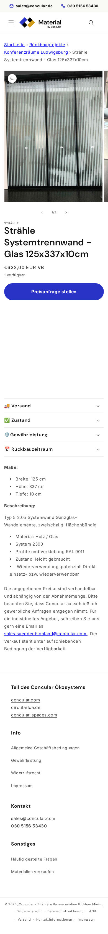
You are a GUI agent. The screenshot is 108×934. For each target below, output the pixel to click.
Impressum (21, 785)
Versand (24, 919)
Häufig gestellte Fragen (34, 859)
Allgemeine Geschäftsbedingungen (45, 747)
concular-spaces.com (34, 715)
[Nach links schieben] (42, 212)
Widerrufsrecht (25, 772)
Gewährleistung (26, 760)
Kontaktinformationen (54, 919)
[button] (11, 23)
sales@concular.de (34, 6)
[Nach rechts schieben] (66, 212)
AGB (92, 911)
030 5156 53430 (82, 6)
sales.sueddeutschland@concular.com (46, 633)
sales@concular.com (33, 818)
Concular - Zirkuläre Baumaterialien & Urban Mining (61, 904)
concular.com (25, 700)
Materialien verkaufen (32, 871)
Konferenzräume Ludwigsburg (36, 52)
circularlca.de (25, 707)
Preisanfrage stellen (54, 291)
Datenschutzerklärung (65, 911)
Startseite (14, 44)
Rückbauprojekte (47, 44)
